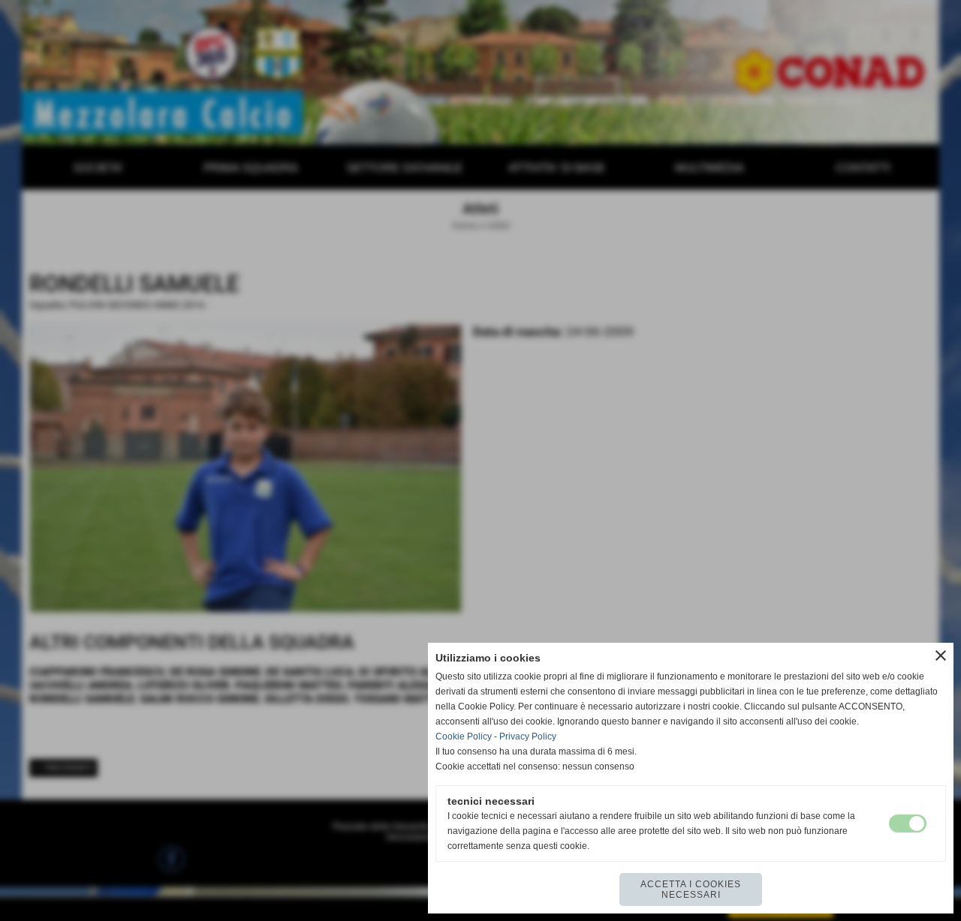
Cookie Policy (463, 736)
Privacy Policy (527, 736)
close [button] (941, 655)
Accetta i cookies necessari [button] (690, 889)
